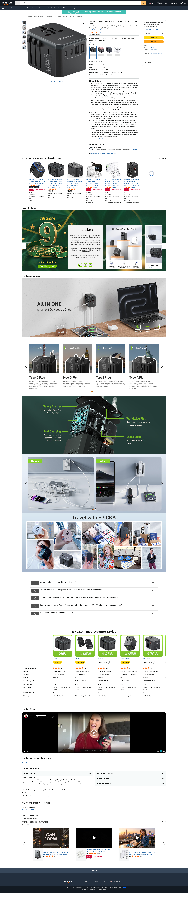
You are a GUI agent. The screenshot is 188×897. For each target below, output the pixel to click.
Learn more (134, 149)
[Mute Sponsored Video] (66, 846)
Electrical (40, 16)
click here (71, 790)
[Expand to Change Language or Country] (91, 881)
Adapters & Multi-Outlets (69, 16)
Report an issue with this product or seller (104, 153)
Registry (53, 8)
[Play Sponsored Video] (94, 838)
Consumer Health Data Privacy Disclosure (96, 887)
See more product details (98, 139)
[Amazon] (7, 2)
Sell (48, 8)
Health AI (11, 8)
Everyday (74, 8)
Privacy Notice (79, 887)
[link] (37, 181)
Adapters (79, 16)
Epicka (153, 48)
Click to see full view (57, 81)
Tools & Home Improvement (29, 16)
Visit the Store (150, 268)
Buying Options (103, 662)
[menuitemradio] (161, 751)
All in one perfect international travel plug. (42, 717)
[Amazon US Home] (68, 882)
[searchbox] (80, 3)
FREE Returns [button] (93, 43)
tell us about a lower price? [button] (43, 796)
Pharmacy (66, 8)
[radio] (24, 23)
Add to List (148, 62)
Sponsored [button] (25, 824)
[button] (4, 8)
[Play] (24, 751)
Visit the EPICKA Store (96, 30)
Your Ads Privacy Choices (115, 887)
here (34, 785)
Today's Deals (20, 8)
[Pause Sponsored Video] (66, 842)
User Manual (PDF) (28, 763)
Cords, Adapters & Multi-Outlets (53, 16)
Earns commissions (41, 715)
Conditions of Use (69, 887)
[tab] (92, 391)
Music (59, 8)
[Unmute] (164, 751)
